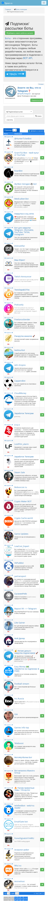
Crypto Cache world (23, 518)
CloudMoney (20, 393)
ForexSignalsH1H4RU (24, 838)
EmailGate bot (21, 821)
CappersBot (19, 380)
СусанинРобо (20, 593)
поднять (9, 137)
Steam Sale (19, 472)
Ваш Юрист (19, 260)
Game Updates (21, 533)
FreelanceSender (22, 319)
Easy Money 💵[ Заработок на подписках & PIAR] (26, 668)
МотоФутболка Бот (23, 757)
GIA (16, 714)
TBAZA (15, 74)
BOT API (27, 58)
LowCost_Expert (21, 546)
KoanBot (18, 170)
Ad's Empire (20, 365)
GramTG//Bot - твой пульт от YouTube (26, 153)
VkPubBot (19, 563)
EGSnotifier (19, 246)
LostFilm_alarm (21, 444)
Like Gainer (19, 622)
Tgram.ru (8, 3)
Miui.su (17, 865)
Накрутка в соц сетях (24, 213)
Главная (8, 9)
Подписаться (36, 100)
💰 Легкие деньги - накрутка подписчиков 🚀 (26, 651)
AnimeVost (19, 881)
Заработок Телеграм (23, 413)
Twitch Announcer (22, 276)
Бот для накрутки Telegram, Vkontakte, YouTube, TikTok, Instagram (24, 231)
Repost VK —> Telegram (25, 608)
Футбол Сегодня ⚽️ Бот (25, 184)
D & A (17, 424)
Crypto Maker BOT (22, 501)
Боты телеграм (21, 9)
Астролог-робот (21, 849)
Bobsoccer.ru (20, 487)
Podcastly (18, 304)
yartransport (20, 576)
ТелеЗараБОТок (21, 289)
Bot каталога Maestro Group (24, 771)
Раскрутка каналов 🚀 (24, 336)
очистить (10, 120)
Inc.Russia (19, 698)
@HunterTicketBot (22, 138)
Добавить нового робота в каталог (20, 33)
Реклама (41, 84)
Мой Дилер (19, 638)
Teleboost (18, 743)
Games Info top (21, 727)
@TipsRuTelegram (29, 91)
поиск (39, 116)
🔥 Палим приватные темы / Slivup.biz (24, 789)
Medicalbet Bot (21, 198)
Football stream (21, 683)
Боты (8, 38)
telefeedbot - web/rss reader (24, 806)
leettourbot (19, 350)
